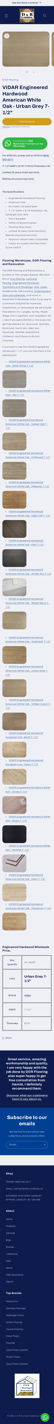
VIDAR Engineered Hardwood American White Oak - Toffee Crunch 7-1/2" (28, 704)
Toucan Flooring (14, 1329)
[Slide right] (33, 72)
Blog (8, 1240)
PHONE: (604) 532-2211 (18, 1182)
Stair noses (40, 287)
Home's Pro (12, 1301)
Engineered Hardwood (25, 283)
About (9, 1268)
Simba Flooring (14, 1322)
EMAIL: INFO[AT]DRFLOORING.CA (24, 1189)
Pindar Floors (13, 1357)
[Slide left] (20, 72)
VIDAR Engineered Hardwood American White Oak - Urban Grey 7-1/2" (27, 670)
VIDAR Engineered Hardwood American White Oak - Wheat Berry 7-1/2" (27, 603)
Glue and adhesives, (14, 295)
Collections (12, 1254)
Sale (8, 1261)
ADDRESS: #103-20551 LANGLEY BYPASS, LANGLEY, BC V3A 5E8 (24, 1198)
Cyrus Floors (12, 1336)
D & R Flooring (21, 1416)
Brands (10, 1247)
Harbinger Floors (15, 1315)
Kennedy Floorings (16, 1308)
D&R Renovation (14, 1275)
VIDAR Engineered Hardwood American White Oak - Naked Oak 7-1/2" (27, 424)
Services (10, 1233)
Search (10, 1282)
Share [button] (8, 1038)
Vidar (27, 995)
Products (11, 1226)
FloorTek (10, 1343)
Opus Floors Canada (17, 1350)
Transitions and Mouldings (17, 287)
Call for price (27, 121)
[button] (6, 15)
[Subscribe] (44, 1145)
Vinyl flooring (17, 279)
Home (9, 1219)
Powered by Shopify (37, 1416)
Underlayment (42, 291)
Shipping (6, 127)
